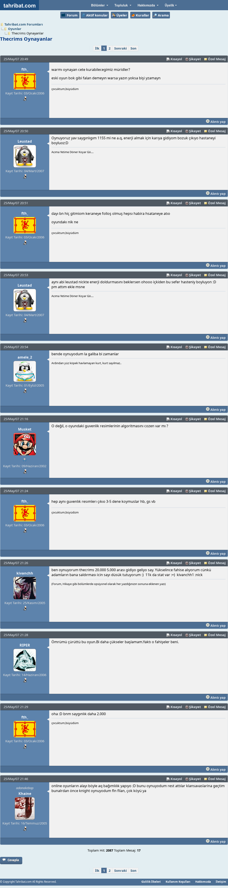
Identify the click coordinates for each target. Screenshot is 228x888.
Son (133, 48)
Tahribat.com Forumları (23, 24)
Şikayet (195, 59)
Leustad (25, 141)
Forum (72, 15)
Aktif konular (97, 15)
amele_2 (25, 357)
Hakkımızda (203, 881)
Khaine (24, 793)
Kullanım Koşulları (178, 881)
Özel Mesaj (217, 59)
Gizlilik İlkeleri (151, 881)
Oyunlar (14, 28)
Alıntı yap (218, 121)
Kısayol (176, 59)
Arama (163, 15)
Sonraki (120, 48)
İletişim (221, 881)
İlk (97, 48)
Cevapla (13, 860)
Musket (24, 429)
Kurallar (142, 15)
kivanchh (24, 573)
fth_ (24, 69)
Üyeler (121, 15)
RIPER (25, 645)
